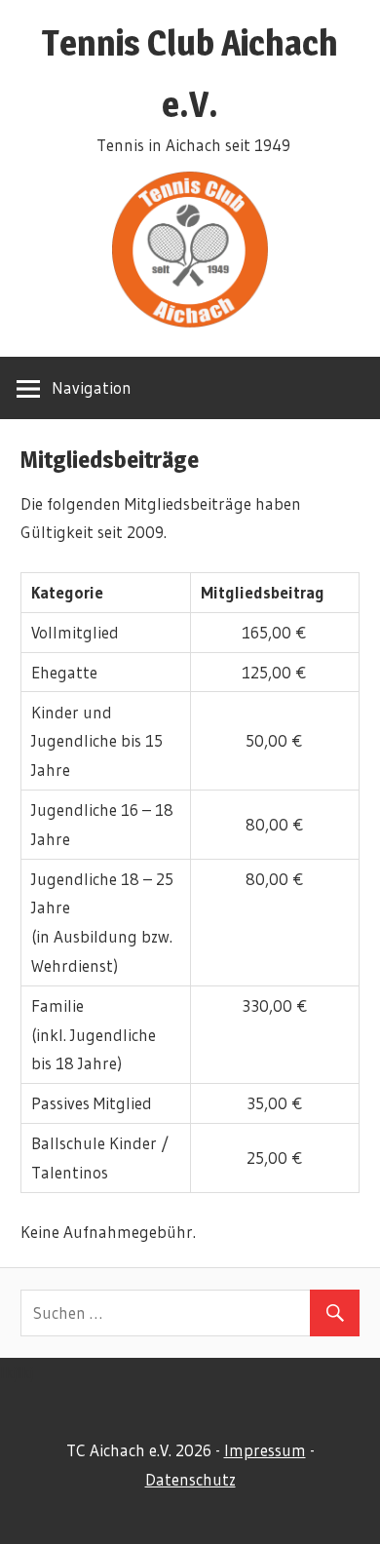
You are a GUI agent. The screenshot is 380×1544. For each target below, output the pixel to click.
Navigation (92, 387)
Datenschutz (190, 1479)
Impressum (265, 1450)
